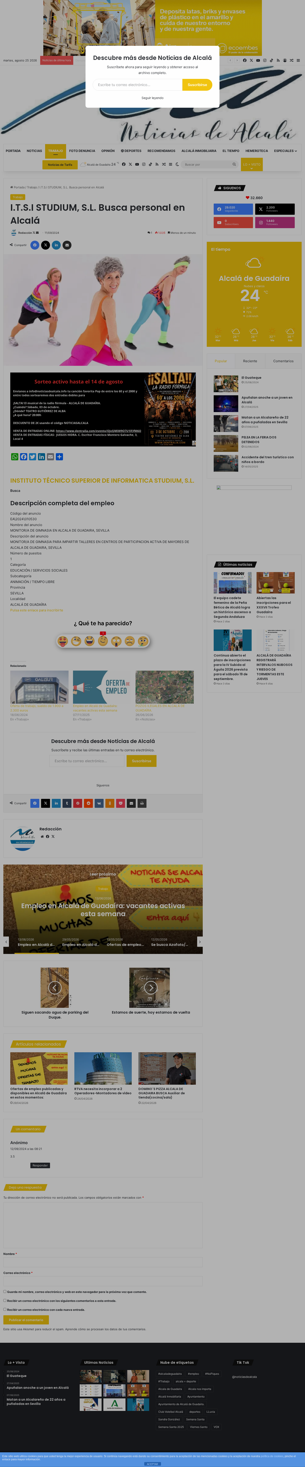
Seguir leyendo (152, 98)
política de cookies (272, 1456)
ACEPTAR (152, 1464)
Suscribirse (197, 84)
